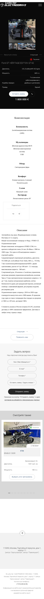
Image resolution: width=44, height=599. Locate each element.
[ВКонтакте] (13, 213)
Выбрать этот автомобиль (22, 477)
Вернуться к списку (10, 55)
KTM (22, 451)
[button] (12, 31)
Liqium (28, 593)
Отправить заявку (22, 391)
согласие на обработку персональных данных (22, 400)
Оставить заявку (18, 94)
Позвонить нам (22, 337)
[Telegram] (19, 213)
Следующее (34, 55)
